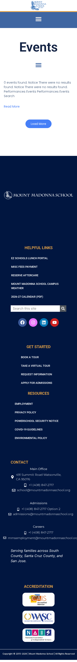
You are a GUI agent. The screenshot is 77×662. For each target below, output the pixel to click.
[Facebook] (22, 322)
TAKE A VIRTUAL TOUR (35, 365)
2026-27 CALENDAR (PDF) (27, 296)
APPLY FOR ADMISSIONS (36, 382)
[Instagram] (33, 322)
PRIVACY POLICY (25, 412)
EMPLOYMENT (24, 403)
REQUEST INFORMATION (36, 374)
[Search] (63, 308)
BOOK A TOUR (30, 357)
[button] (38, 19)
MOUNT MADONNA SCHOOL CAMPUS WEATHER (35, 286)
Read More (12, 106)
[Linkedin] (44, 322)
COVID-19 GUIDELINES (29, 429)
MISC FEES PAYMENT (24, 266)
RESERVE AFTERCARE (24, 275)
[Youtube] (54, 322)
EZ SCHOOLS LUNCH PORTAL (29, 258)
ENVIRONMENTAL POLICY (31, 438)
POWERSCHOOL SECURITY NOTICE (36, 421)
